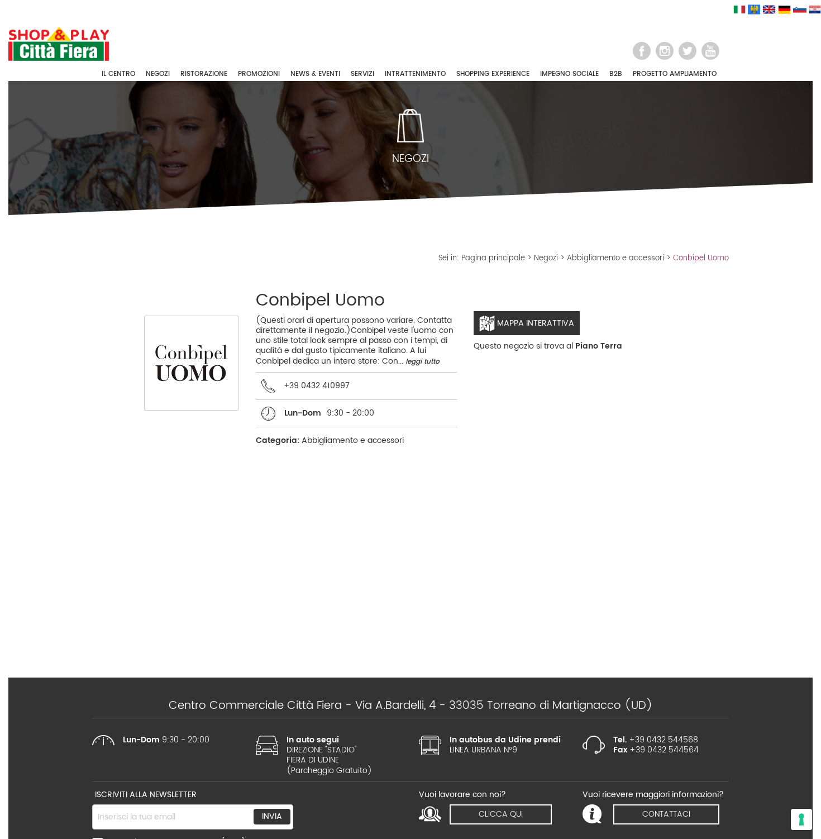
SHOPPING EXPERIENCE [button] (492, 74)
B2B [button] (615, 74)
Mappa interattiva (534, 323)
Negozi (546, 258)
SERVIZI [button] (362, 74)
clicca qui (501, 814)
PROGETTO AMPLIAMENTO (675, 74)
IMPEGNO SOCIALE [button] (569, 74)
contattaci (666, 814)
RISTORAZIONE (203, 74)
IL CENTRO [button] (118, 74)
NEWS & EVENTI (315, 74)
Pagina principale (493, 258)
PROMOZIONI (259, 74)
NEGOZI (158, 74)
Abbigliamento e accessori (615, 258)
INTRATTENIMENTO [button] (415, 74)
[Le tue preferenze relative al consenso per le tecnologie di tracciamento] (801, 819)
